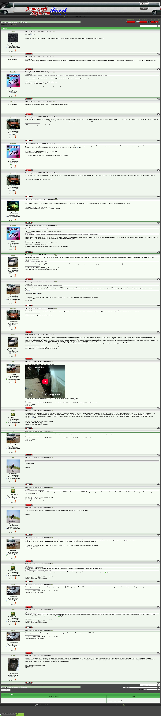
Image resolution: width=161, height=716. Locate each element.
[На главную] (46, 15)
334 (56, 225)
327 (54, 56)
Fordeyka (13, 72)
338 (53, 334)
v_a (13, 282)
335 (56, 255)
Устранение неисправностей (18, 25)
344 (52, 507)
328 (54, 72)
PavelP (4, 700)
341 (52, 431)
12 (17, 22)
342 (52, 457)
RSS (65, 16)
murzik (13, 655)
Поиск (154, 19)
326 (54, 31)
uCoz (124, 705)
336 (56, 282)
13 (19, 22)
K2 (13, 457)
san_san (13, 255)
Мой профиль (119, 19)
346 (52, 563)
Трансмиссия (28, 25)
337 (56, 308)
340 (52, 410)
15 (22, 22)
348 (52, 609)
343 (52, 487)
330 (56, 117)
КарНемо (14, 24)
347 (52, 584)
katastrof (13, 584)
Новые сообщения (129, 19)
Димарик (13, 117)
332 (56, 173)
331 (56, 143)
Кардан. (33, 25)
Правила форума (147, 19)
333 (56, 199)
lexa (13, 199)
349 (52, 630)
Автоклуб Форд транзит (6, 25)
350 (52, 655)
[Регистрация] (144, 4)
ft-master (13, 31)
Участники (138, 19)
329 (54, 101)
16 (24, 22)
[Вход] (144, 10)
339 (52, 361)
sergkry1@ (13, 56)
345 (52, 537)
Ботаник (13, 410)
